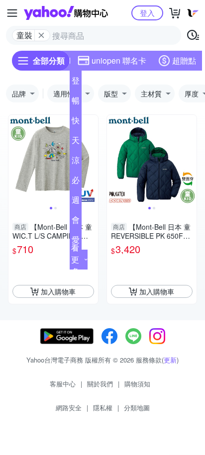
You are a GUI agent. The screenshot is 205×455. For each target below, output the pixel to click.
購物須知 (137, 383)
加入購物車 (58, 291)
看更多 (75, 259)
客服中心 (63, 383)
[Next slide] (91, 159)
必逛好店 (76, 182)
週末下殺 (76, 202)
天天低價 (76, 142)
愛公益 (76, 242)
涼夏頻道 (76, 162)
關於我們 (100, 383)
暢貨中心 (76, 102)
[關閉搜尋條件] (41, 35)
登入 (147, 12)
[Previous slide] (14, 159)
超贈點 (184, 60)
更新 (170, 359)
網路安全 (69, 407)
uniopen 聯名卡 (119, 60)
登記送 (76, 83)
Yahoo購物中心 (66, 13)
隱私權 (102, 407)
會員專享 (76, 222)
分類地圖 (137, 407)
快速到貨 (76, 122)
